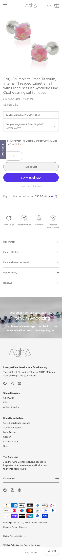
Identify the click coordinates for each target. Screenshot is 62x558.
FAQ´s (6, 402)
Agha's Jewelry (11, 407)
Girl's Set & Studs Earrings (16, 423)
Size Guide (15, 144)
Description (9, 241)
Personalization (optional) (16, 262)
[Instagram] (12, 383)
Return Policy (10, 272)
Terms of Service (39, 522)
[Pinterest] (19, 383)
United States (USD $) (13, 536)
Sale (5, 446)
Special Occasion (12, 427)
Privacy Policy (24, 522)
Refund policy (9, 522)
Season (7, 436)
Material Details (11, 252)
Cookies (23, 527)
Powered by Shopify (32, 545)
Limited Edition (11, 441)
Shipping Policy (10, 527)
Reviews (7, 282)
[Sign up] (57, 478)
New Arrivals (9, 432)
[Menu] (5, 5)
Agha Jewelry (17, 545)
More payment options (31, 186)
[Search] (49, 6)
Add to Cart (31, 552)
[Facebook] (5, 383)
